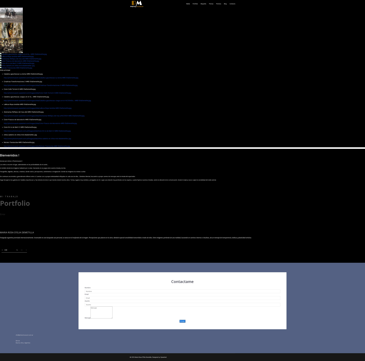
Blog (225, 4)
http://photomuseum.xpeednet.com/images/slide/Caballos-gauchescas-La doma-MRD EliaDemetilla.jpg (41, 78)
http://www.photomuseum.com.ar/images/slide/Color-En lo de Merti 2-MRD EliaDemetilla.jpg (37, 131)
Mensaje (88, 318)
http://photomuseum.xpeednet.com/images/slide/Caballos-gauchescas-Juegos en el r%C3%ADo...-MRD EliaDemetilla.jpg (47, 100)
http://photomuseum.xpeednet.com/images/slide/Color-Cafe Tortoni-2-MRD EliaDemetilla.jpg (37, 93)
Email (87, 294)
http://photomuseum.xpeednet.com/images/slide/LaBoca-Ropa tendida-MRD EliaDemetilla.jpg (37, 108)
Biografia (203, 4)
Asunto (87, 301)
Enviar (182, 321)
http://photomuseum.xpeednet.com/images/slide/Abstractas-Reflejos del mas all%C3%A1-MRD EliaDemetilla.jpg (44, 116)
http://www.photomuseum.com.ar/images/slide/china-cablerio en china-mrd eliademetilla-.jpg (37, 138)
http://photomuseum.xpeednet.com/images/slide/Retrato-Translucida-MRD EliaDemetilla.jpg (37, 146)
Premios (218, 4)
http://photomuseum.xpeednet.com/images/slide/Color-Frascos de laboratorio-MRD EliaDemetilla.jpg (40, 123)
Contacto (232, 4)
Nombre (87, 288)
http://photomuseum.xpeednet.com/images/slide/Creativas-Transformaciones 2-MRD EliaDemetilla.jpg (41, 85)
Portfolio (195, 4)
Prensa (211, 4)
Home (188, 4)
